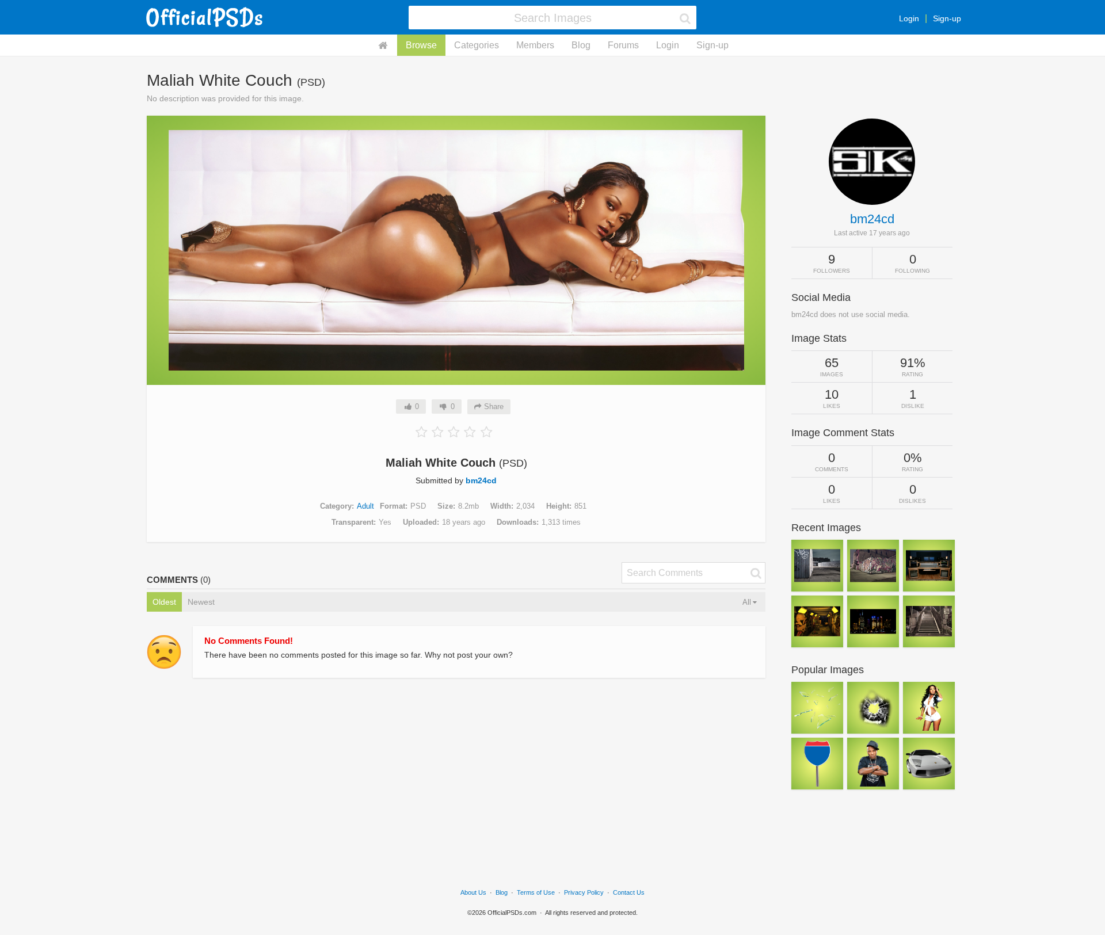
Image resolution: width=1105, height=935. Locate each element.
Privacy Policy (584, 892)
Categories (476, 45)
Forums (623, 45)
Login (909, 18)
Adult (365, 506)
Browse (421, 45)
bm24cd (481, 480)
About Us (473, 892)
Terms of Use (536, 892)
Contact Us (629, 892)
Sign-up (947, 18)
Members (535, 45)
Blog (580, 45)
